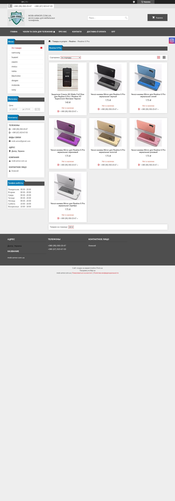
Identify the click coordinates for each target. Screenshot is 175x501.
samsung (16, 52)
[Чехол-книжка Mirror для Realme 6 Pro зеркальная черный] (108, 77)
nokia (14, 71)
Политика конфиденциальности (106, 273)
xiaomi (15, 62)
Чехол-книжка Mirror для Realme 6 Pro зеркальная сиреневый (68, 151)
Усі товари (16, 48)
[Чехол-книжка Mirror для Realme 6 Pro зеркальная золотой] (108, 133)
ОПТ (113, 32)
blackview (16, 76)
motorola (15, 85)
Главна (13, 32)
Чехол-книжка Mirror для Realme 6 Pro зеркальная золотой (108, 151)
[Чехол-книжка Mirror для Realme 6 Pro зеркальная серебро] (67, 186)
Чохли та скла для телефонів (38, 32)
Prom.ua (99, 268)
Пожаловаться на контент (82, 273)
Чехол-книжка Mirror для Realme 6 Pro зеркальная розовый (148, 151)
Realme (72, 41)
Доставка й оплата (96, 32)
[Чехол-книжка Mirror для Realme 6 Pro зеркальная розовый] (148, 133)
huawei (15, 57)
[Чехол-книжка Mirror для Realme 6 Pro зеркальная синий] (148, 77)
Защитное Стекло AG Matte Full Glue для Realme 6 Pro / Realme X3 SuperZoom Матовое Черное (67, 96)
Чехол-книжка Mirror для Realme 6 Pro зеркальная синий (148, 95)
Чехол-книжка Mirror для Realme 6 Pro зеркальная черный (108, 95)
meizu (14, 66)
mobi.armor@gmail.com (20, 141)
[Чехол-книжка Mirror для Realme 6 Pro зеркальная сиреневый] (67, 133)
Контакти (76, 32)
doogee (15, 80)
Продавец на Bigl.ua (87, 271)
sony (14, 90)
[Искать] (126, 18)
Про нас (63, 32)
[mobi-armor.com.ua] (16, 18)
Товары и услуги (59, 41)
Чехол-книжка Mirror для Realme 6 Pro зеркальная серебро (68, 204)
